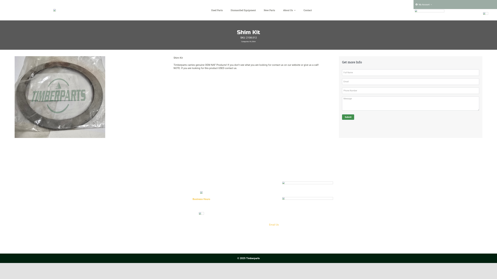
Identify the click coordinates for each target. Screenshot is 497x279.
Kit (250, 41)
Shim (254, 41)
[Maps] (307, 198)
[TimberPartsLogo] (54, 10)
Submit (348, 117)
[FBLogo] (485, 13)
